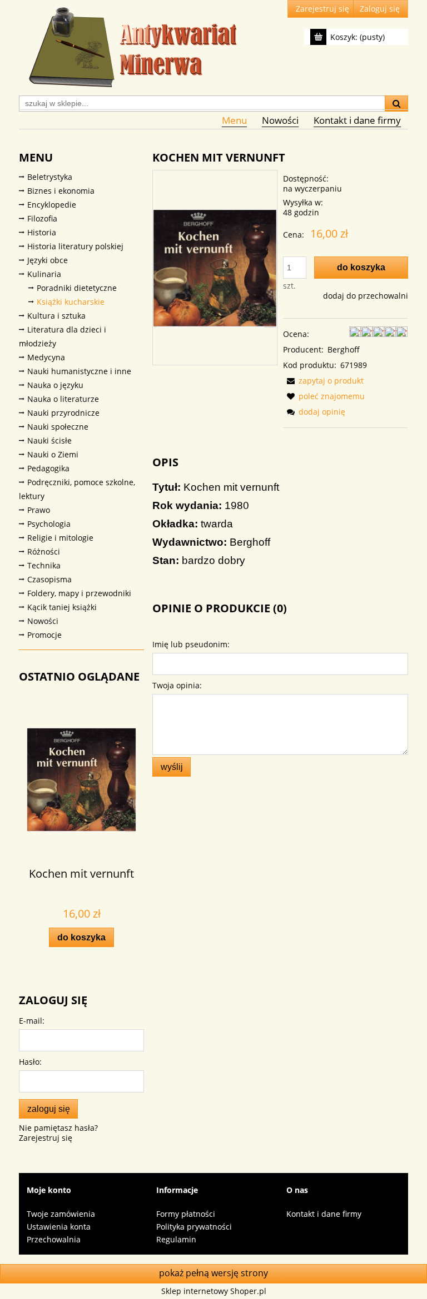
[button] (323, 380)
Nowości (42, 621)
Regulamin (176, 1239)
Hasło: (30, 1061)
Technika (44, 565)
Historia (41, 232)
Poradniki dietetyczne (77, 288)
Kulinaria (44, 274)
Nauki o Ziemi (52, 454)
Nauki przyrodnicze (63, 412)
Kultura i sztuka (56, 315)
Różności (43, 551)
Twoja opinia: (177, 685)
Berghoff (343, 349)
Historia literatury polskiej (75, 246)
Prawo (38, 510)
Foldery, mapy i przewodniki (79, 593)
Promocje (44, 635)
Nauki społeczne (57, 426)
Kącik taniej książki (62, 607)
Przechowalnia (54, 1239)
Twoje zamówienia (61, 1214)
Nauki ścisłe (49, 440)
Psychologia (49, 523)
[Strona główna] (130, 46)
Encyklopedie (51, 204)
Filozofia (42, 218)
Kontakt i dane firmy (323, 1214)
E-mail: (31, 1020)
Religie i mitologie (60, 537)
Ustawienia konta (59, 1226)
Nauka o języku (55, 385)
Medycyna (46, 357)
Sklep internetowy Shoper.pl (213, 1291)
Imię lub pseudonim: (191, 644)
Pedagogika (48, 468)
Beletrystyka (49, 177)
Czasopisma (49, 579)
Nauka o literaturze (63, 399)
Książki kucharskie (71, 301)
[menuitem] (234, 120)
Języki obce (47, 260)
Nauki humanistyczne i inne (79, 371)
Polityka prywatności (194, 1226)
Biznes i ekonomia (61, 190)
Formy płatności (185, 1214)
